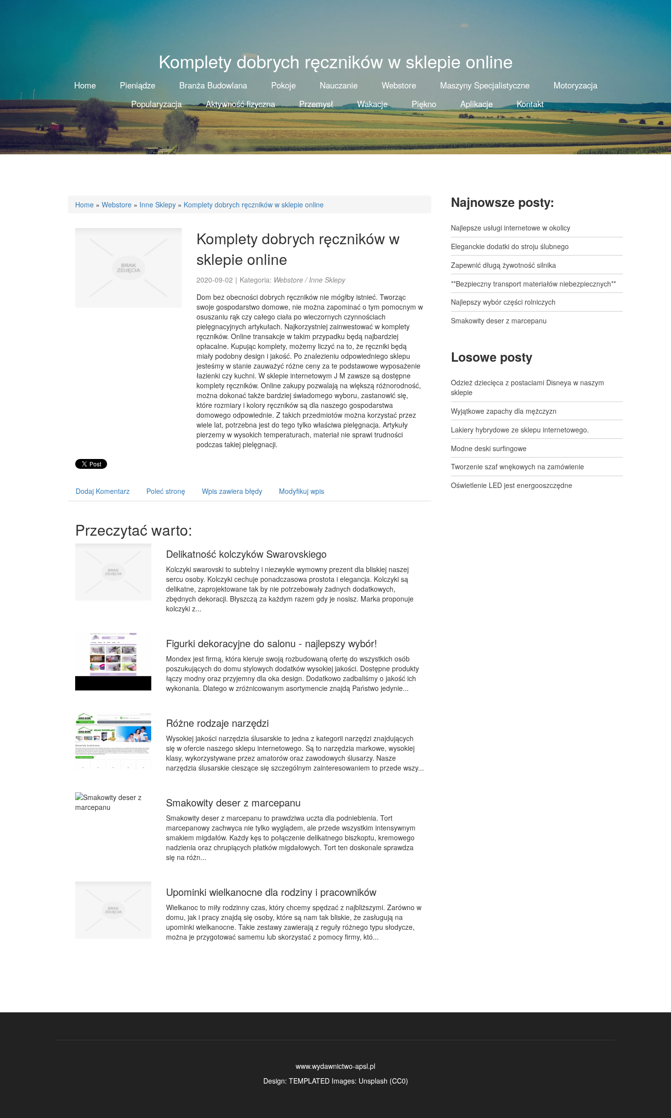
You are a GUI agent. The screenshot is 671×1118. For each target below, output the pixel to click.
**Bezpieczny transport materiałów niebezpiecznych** (533, 283)
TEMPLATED (309, 1081)
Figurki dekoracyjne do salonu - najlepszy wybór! (271, 643)
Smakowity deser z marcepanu (233, 802)
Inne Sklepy (158, 204)
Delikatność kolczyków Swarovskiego (246, 553)
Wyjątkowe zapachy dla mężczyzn (504, 411)
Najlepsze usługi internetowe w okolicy (510, 227)
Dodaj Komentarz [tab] (103, 491)
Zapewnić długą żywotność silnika (503, 265)
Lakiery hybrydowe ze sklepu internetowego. (520, 429)
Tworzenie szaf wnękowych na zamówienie (517, 466)
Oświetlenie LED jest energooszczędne (511, 485)
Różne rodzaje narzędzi (217, 723)
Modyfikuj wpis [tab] (301, 491)
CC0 (399, 1081)
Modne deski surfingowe (489, 448)
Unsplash (373, 1081)
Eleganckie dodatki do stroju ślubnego (510, 246)
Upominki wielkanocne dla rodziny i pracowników (271, 892)
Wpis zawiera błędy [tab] (232, 491)
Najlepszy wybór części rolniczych (503, 302)
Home (84, 204)
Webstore (117, 204)
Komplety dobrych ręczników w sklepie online (254, 204)
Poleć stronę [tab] (165, 491)
